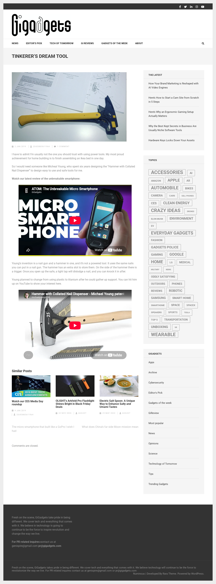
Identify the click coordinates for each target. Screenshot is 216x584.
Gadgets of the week (114, 43)
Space (175, 305)
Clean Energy (176, 203)
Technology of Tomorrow (162, 463)
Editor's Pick (155, 392)
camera (157, 195)
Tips (150, 473)
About (139, 43)
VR (176, 327)
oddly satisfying (163, 276)
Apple (174, 180)
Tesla (187, 312)
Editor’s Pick (34, 43)
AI (191, 173)
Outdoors (158, 283)
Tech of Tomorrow (61, 43)
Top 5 (154, 319)
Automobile (165, 187)
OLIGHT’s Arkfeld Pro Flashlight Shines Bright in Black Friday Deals (75, 403)
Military (155, 269)
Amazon (156, 180)
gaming (157, 254)
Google (176, 254)
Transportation (176, 319)
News (15, 43)
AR (188, 180)
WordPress (197, 573)
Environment (181, 218)
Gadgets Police (164, 247)
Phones (177, 283)
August (82, 413)
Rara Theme (169, 573)
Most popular (156, 423)
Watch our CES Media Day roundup (27, 403)
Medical (185, 262)
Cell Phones (188, 196)
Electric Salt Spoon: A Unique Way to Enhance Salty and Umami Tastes (117, 403)
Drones (190, 211)
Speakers (156, 312)
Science (152, 453)
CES (154, 203)
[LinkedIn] (191, 7)
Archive (152, 372)
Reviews (156, 291)
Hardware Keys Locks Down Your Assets (171, 140)
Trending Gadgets (158, 484)
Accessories (167, 172)
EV (152, 226)
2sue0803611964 (41, 146)
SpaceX (190, 305)
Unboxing (159, 327)
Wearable (163, 334)
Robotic (175, 291)
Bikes (189, 188)
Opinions (153, 443)
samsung (158, 298)
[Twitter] (185, 7)
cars (172, 195)
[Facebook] (180, 7)
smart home (181, 298)
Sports (173, 312)
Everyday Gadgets (172, 233)
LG (171, 262)
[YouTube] (202, 7)
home (157, 261)
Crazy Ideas (165, 210)
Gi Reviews (87, 43)
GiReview (153, 413)
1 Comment (63, 146)
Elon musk (157, 219)
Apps (151, 362)
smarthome (158, 305)
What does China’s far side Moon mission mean (110, 426)
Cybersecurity (156, 382)
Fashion (156, 240)
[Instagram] (197, 7)
